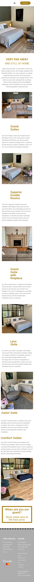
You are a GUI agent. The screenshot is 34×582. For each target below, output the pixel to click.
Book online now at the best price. (17, 518)
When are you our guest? (17, 511)
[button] (14, 3)
